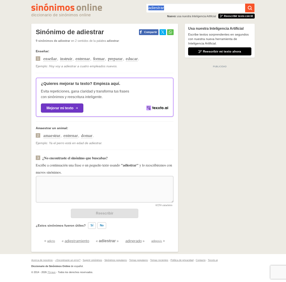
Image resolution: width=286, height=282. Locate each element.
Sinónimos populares (115, 260)
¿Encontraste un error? (67, 260)
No (102, 225)
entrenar (83, 58)
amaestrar (51, 135)
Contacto (201, 260)
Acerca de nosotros (42, 260)
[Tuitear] (163, 32)
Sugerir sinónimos (92, 260)
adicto (51, 241)
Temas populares (138, 260)
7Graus (51, 272)
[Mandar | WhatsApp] (170, 32)
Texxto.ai (213, 260)
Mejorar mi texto (60, 108)
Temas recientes (159, 260)
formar (99, 58)
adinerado (133, 241)
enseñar (50, 58)
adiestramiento (77, 241)
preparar (115, 58)
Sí (91, 225)
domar (86, 135)
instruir (66, 58)
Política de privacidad (181, 260)
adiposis (156, 241)
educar (132, 58)
